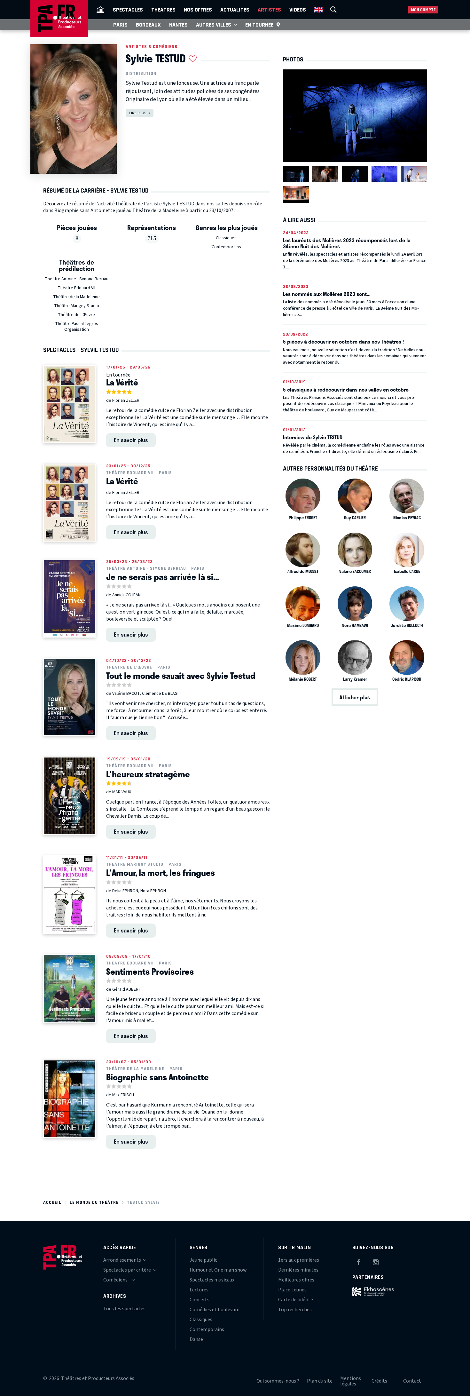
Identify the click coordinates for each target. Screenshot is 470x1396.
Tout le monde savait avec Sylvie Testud (180, 675)
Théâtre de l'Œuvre (76, 315)
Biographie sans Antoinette (157, 1077)
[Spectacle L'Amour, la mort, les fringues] (69, 894)
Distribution (141, 73)
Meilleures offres (296, 1279)
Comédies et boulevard (214, 1309)
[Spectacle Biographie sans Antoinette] (69, 1099)
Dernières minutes (298, 1269)
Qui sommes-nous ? (277, 1380)
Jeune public (203, 1260)
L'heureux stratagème (148, 774)
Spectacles (128, 9)
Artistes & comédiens (151, 46)
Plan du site (320, 1380)
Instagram (376, 1261)
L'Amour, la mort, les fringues (160, 872)
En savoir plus (131, 440)
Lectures (199, 1289)
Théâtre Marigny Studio (76, 306)
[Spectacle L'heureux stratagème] (69, 796)
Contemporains (226, 247)
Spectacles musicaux (212, 1279)
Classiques (226, 238)
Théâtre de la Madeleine (76, 297)
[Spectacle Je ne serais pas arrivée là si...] (69, 598)
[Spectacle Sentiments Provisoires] (69, 988)
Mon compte (423, 9)
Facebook (358, 1261)
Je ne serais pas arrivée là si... (162, 576)
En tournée (259, 24)
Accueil (52, 1202)
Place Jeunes (292, 1289)
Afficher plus (355, 697)
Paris (120, 24)
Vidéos (297, 9)
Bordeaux (148, 24)
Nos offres (198, 9)
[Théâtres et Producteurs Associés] (100, 9)
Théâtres (163, 9)
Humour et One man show (218, 1269)
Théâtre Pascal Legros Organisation (76, 327)
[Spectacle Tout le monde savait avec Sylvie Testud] (69, 697)
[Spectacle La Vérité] (69, 404)
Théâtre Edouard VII (76, 288)
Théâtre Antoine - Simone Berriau (76, 279)
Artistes (269, 9)
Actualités (234, 9)
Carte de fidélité (295, 1299)
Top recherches (295, 1309)
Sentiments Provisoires (150, 971)
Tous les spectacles (124, 1308)
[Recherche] (333, 9)
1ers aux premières (298, 1260)
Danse (196, 1339)
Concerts (199, 1299)
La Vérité (122, 382)
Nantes (178, 24)
